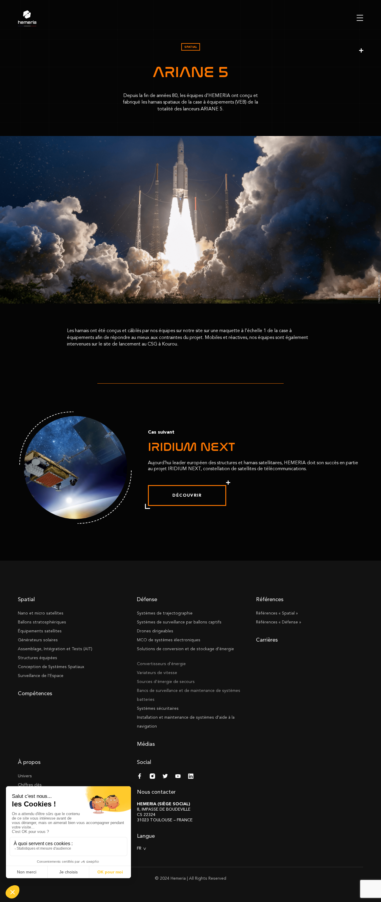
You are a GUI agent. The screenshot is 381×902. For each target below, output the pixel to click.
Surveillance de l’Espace (40, 675)
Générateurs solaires (38, 640)
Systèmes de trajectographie (165, 613)
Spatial (26, 599)
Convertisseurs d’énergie (161, 663)
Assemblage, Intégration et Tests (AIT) (55, 648)
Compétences (35, 693)
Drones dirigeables (155, 631)
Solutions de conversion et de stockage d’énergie (185, 648)
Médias (146, 744)
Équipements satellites (40, 631)
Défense (147, 599)
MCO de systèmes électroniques (168, 640)
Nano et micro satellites (40, 613)
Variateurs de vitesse (157, 672)
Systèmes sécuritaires (158, 708)
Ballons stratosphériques (42, 622)
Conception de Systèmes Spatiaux (51, 666)
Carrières (267, 640)
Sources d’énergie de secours (166, 681)
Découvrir (187, 495)
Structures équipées (37, 657)
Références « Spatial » (277, 613)
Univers (25, 775)
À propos (29, 762)
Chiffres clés (30, 784)
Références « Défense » (278, 622)
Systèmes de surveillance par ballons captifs (179, 622)
